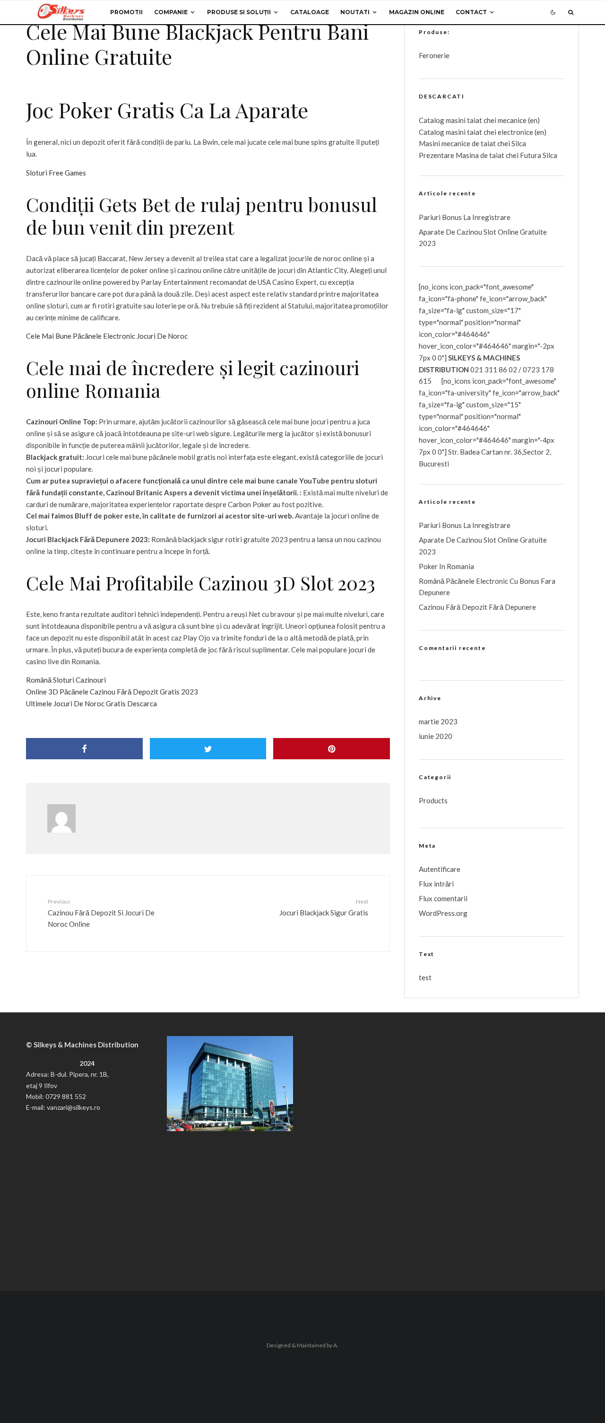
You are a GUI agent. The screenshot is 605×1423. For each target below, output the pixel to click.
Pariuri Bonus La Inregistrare (464, 217)
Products (433, 800)
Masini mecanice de (450, 143)
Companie (171, 12)
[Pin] (331, 748)
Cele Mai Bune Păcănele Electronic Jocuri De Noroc (107, 336)
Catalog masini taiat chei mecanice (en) (479, 120)
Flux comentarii (443, 898)
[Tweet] (208, 748)
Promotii (126, 12)
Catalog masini (443, 132)
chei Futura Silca (530, 155)
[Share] (84, 748)
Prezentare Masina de (454, 155)
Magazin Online (416, 12)
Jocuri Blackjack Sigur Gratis (323, 907)
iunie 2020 (435, 736)
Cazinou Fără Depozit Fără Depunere (477, 607)
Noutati (355, 12)
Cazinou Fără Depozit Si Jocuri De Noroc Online (101, 913)
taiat (474, 132)
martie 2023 (438, 721)
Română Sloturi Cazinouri (66, 680)
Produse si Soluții (239, 12)
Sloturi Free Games (56, 172)
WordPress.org (443, 913)
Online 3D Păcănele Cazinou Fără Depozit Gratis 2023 (112, 691)
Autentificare (439, 869)
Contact (471, 12)
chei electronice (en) (514, 132)
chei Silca (511, 143)
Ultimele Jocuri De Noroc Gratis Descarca (91, 703)
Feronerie (434, 55)
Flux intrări (436, 883)
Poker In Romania (446, 566)
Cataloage (309, 12)
